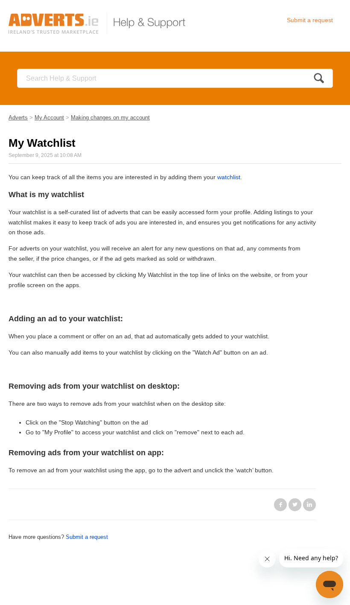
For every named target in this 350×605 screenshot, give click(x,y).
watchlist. (229, 177)
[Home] (100, 23)
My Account (49, 117)
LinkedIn (309, 504)
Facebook (280, 504)
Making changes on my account (110, 117)
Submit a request (310, 20)
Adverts (18, 117)
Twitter (295, 504)
